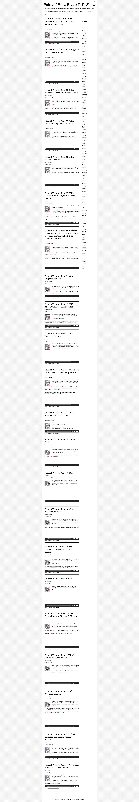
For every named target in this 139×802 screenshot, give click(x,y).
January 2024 (84, 73)
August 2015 (84, 234)
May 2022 (83, 105)
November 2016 (84, 210)
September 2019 (84, 156)
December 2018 (84, 170)
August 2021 (84, 119)
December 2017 (84, 189)
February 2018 (84, 186)
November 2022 (84, 95)
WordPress (71, 799)
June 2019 (83, 161)
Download (57, 43)
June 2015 (83, 237)
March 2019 (84, 165)
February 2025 (84, 52)
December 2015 (84, 228)
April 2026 (83, 30)
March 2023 (84, 89)
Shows (46, 14)
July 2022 (83, 102)
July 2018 (83, 178)
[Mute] (74, 41)
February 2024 (84, 71)
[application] (62, 42)
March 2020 (84, 146)
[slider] (77, 42)
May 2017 (83, 201)
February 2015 (84, 244)
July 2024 (83, 64)
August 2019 (84, 157)
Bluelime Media (82, 799)
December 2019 (84, 151)
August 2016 (84, 215)
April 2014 (83, 259)
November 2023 (84, 76)
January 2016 (84, 226)
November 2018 (84, 172)
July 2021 (83, 121)
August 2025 (84, 43)
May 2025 (83, 48)
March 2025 (84, 51)
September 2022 (84, 99)
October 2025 (84, 40)
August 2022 (84, 100)
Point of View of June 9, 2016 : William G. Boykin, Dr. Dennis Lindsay (59, 549)
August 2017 (84, 196)
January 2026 (84, 35)
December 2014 (84, 247)
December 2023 (84, 75)
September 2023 (84, 79)
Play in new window (51, 43)
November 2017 (84, 191)
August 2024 (84, 62)
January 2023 (84, 92)
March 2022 (84, 108)
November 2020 (84, 134)
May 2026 (83, 28)
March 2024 (84, 70)
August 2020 (84, 138)
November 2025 (84, 38)
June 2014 (83, 256)
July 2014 (83, 255)
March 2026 (84, 32)
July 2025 (83, 44)
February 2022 (84, 110)
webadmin (50, 55)
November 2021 (84, 115)
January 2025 (84, 54)
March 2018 (84, 185)
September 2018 (84, 175)
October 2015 (84, 231)
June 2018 (83, 180)
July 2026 (83, 25)
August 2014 (84, 253)
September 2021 (84, 118)
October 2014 (84, 250)
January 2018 (84, 188)
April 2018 (83, 183)
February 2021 (84, 129)
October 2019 (84, 154)
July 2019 (83, 159)
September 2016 (84, 213)
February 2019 (84, 167)
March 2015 (84, 242)
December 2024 (84, 56)
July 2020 (83, 140)
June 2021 (83, 122)
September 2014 (84, 251)
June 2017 (83, 199)
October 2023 (84, 78)
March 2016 (84, 223)
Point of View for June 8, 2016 (58, 579)
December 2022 (84, 94)
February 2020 (84, 148)
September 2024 (84, 60)
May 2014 (83, 258)
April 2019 (83, 164)
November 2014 (84, 248)
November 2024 (84, 57)
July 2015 (83, 236)
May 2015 (83, 239)
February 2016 (84, 224)
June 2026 (83, 27)
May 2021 (83, 124)
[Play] (45, 41)
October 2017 (84, 193)
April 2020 (83, 145)
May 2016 (83, 220)
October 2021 (84, 116)
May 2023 (83, 86)
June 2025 (83, 46)
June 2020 (83, 142)
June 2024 (83, 65)
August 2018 (84, 177)
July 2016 (83, 216)
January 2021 (84, 130)
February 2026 (84, 33)
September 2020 (84, 137)
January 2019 (84, 169)
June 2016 (83, 218)
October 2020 (84, 135)
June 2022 (83, 103)
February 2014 (84, 263)
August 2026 (84, 24)
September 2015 (84, 232)
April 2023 (83, 87)
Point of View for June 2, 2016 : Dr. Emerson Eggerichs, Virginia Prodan (60, 737)
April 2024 (83, 68)
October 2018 (84, 173)
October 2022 (84, 97)
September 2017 (84, 194)
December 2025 (84, 36)
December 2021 (84, 113)
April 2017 (83, 202)
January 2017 (84, 207)
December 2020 (84, 132)
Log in (83, 268)
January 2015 (84, 245)
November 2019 (84, 153)
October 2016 (84, 212)
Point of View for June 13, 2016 (59, 473)
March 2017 (84, 204)
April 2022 (83, 107)
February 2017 (84, 205)
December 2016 (84, 208)
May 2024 (83, 67)
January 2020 (84, 150)
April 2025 (83, 49)
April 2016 (83, 221)
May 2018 (83, 181)
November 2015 (84, 229)
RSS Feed (94, 1)
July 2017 (83, 197)
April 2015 (83, 240)
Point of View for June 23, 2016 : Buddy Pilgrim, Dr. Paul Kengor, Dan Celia (60, 196)
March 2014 (84, 261)
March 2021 (84, 127)
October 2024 (84, 59)
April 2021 (83, 126)
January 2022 (84, 111)
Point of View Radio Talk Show (69, 5)
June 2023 (83, 84)
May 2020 (83, 143)
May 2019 (83, 162)
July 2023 (83, 83)
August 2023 (84, 81)
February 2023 (84, 91)
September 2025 (84, 41)
